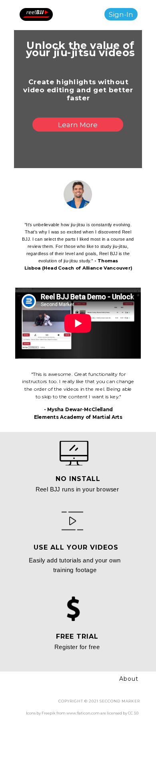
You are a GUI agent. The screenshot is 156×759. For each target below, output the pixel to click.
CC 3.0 (133, 713)
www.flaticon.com (83, 713)
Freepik (49, 713)
